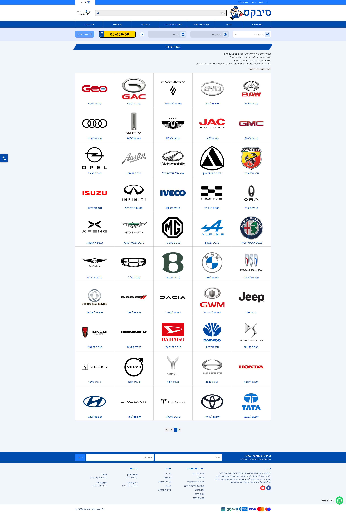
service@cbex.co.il (98, 477)
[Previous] (179, 430)
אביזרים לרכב (89, 24)
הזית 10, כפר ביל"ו (130, 485)
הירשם (80, 457)
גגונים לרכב (117, 24)
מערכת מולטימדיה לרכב (173, 24)
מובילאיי (229, 24)
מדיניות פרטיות (164, 489)
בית (267, 2)
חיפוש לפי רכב (83, 34)
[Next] (167, 430)
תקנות (168, 485)
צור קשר (254, 2)
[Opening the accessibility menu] (4, 158)
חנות (263, 69)
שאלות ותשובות (164, 481)
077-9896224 (243, 2)
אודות (261, 2)
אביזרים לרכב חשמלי (201, 24)
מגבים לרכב (145, 24)
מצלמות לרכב (257, 24)
